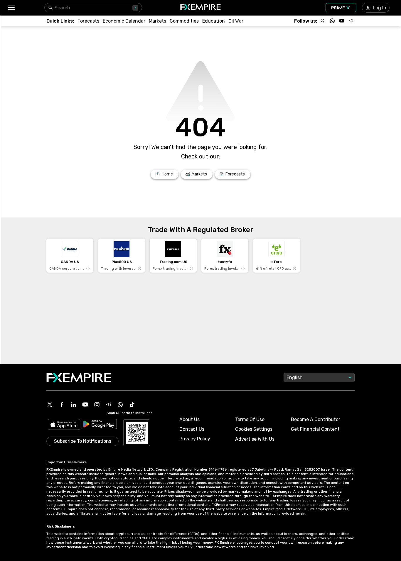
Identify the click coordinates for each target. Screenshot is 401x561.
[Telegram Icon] (108, 404)
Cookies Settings (253, 429)
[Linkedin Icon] (73, 404)
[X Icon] (49, 404)
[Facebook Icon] (61, 404)
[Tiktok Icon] (132, 404)
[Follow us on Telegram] (351, 20)
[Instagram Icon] (96, 404)
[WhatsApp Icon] (120, 404)
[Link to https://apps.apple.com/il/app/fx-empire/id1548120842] (64, 425)
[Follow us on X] (322, 20)
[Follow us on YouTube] (341, 20)
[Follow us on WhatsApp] (332, 20)
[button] (11, 7)
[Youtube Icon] (85, 404)
